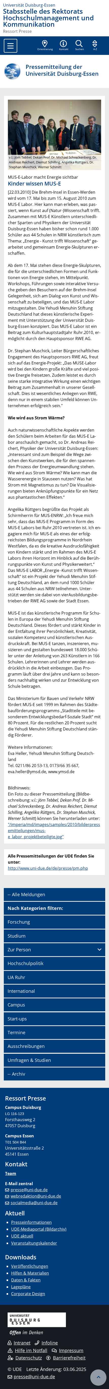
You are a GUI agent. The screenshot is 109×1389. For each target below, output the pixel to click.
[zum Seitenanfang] (98, 1377)
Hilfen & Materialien (30, 1273)
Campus (16, 1005)
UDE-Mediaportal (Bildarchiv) (38, 1229)
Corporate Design (28, 1293)
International (21, 991)
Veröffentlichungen (29, 1266)
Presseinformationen (31, 1222)
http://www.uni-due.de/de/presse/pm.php (48, 868)
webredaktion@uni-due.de (36, 1196)
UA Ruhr (16, 977)
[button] (63, 45)
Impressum (71, 1350)
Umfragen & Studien (29, 1060)
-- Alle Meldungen (26, 894)
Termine (16, 1032)
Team (10, 1173)
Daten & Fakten (26, 1280)
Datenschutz (28, 1358)
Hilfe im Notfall (31, 1350)
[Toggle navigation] (10, 46)
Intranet (22, 1343)
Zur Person (19, 950)
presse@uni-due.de (29, 1190)
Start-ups (17, 1019)
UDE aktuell (22, 1236)
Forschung (19, 922)
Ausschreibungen (26, 1046)
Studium (17, 936)
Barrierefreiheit (69, 1358)
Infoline (50, 1343)
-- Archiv (16, 1074)
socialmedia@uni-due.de (34, 1202)
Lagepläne (21, 1287)
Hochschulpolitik (25, 963)
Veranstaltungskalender (34, 1243)
